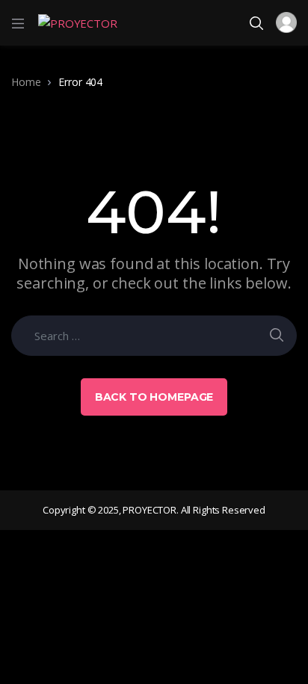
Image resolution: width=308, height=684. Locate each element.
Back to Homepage (154, 397)
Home (25, 82)
